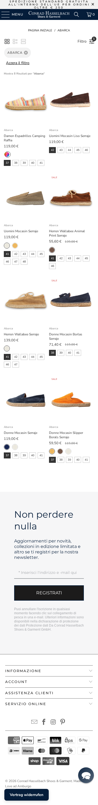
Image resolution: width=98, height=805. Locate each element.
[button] (7, 41)
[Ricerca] (76, 14)
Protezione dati (37, 625)
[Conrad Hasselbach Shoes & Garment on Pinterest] (63, 723)
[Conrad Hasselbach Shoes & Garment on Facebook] (44, 723)
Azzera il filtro (17, 62)
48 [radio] (24, 262)
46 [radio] (86, 150)
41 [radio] (41, 163)
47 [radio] (15, 262)
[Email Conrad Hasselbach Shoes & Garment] (34, 723)
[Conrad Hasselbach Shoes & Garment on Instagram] (54, 723)
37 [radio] (7, 163)
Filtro (83, 40)
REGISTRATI (49, 592)
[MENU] (3, 14)
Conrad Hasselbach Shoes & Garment (44, 781)
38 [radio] (15, 163)
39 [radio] (24, 163)
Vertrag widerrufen (26, 794)
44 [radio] (69, 150)
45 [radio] (77, 150)
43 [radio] (61, 150)
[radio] (6, 154)
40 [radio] (32, 163)
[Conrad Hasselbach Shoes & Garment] (49, 14)
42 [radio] (52, 150)
